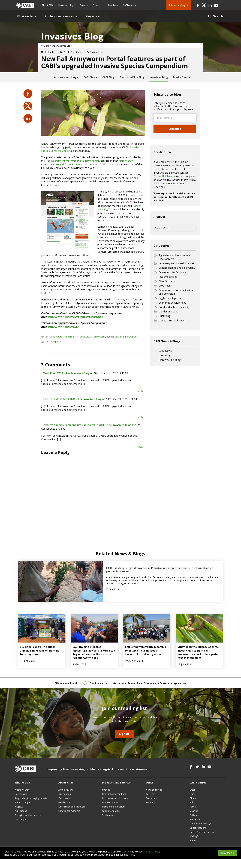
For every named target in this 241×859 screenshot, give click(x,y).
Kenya (193, 806)
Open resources (110, 802)
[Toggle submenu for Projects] (99, 17)
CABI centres (129, 5)
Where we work (22, 789)
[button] (198, 5)
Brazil (192, 789)
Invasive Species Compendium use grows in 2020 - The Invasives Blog (87, 425)
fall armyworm (98, 336)
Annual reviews (65, 789)
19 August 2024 (134, 660)
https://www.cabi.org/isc (63, 326)
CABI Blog (164, 355)
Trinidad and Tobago (200, 823)
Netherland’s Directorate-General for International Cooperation (87, 162)
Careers (84, 5)
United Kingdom (198, 827)
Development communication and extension (176, 291)
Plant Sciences (167, 281)
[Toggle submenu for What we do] (35, 17)
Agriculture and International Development (175, 257)
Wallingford (195, 836)
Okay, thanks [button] (227, 852)
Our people (20, 819)
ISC (47, 336)
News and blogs (66, 5)
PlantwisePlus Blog (169, 359)
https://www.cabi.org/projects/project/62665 (75, 316)
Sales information (111, 810)
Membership (64, 802)
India (192, 802)
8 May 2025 (79, 664)
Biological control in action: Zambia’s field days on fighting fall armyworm (39, 650)
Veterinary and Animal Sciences (176, 263)
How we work (21, 793)
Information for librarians (115, 798)
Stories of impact (23, 802)
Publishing (164, 316)
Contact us (98, 5)
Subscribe (175, 128)
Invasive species (54, 341)
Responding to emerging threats (31, 798)
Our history (64, 798)
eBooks (106, 789)
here (131, 854)
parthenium (131, 336)
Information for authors (114, 793)
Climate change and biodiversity (177, 267)
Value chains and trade (172, 320)
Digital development (170, 298)
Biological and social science (29, 815)
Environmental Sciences (172, 272)
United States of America (202, 832)
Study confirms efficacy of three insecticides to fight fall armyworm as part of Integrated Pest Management (198, 652)
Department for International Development (76, 160)
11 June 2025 (27, 660)
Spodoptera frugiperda (62, 336)
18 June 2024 (184, 664)
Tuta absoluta (82, 336)
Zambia (193, 840)
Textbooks (107, 815)
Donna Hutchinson (164, 176)
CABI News (165, 350)
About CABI (47, 5)
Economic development (172, 302)
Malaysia (194, 810)
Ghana (193, 798)
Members (113, 5)
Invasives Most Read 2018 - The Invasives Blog (72, 399)
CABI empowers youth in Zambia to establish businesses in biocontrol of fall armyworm (145, 650)
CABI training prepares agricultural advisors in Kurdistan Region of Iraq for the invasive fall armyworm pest (94, 652)
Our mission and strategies (71, 806)
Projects (19, 806)
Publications (21, 810)
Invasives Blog (151, 851)
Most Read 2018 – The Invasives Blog (66, 373)
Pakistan (194, 815)
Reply (140, 391)
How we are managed (69, 810)
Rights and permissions (113, 806)
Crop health (165, 285)
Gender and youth (169, 311)
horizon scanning (115, 336)
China (192, 793)
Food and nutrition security (174, 307)
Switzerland (195, 819)
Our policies (64, 793)
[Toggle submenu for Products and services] (76, 17)
